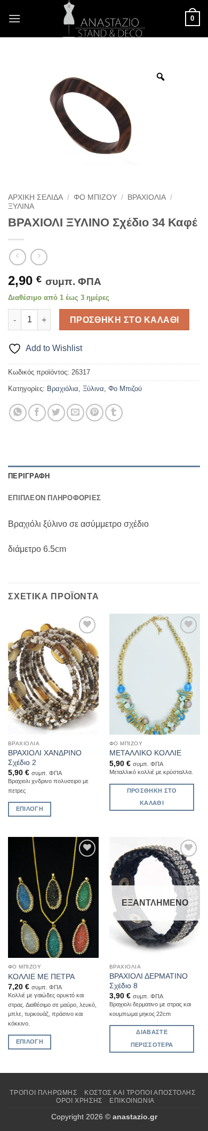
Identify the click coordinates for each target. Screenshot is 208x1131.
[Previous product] (38, 257)
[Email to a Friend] (75, 412)
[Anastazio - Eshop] (104, 18)
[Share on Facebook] (37, 412)
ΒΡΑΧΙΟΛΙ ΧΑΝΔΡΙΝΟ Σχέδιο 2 (45, 758)
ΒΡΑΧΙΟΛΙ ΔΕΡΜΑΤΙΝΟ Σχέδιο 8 (148, 981)
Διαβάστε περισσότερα (152, 1038)
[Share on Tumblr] (114, 412)
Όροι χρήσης (79, 1100)
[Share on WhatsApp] (18, 412)
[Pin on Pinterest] (94, 412)
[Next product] (17, 257)
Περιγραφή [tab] (29, 476)
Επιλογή (29, 808)
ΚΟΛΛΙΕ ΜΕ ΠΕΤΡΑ (41, 977)
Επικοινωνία (132, 1100)
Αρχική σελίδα (35, 197)
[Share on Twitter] (56, 412)
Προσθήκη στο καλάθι (124, 319)
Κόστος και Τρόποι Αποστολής (140, 1092)
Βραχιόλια (146, 197)
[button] (14, 18)
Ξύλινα (21, 206)
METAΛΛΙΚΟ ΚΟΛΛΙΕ (145, 753)
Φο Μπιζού (95, 197)
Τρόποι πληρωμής (43, 1092)
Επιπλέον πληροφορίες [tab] (54, 498)
